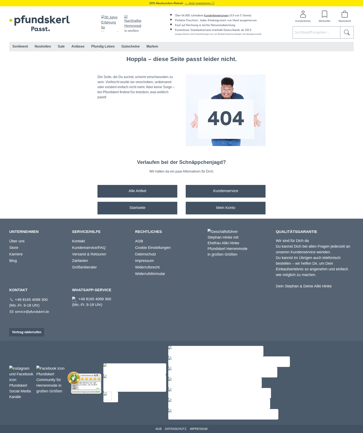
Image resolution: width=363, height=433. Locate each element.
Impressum (144, 261)
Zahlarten (80, 261)
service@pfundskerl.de (32, 311)
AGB (139, 241)
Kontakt (78, 241)
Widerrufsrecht (147, 267)
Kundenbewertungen (216, 15)
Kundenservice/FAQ (89, 248)
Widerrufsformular (150, 274)
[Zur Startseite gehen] (39, 23)
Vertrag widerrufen (26, 332)
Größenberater (84, 267)
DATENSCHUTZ (176, 428)
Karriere (16, 254)
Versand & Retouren (89, 254)
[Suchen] (347, 32)
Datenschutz (145, 254)
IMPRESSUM (199, 428)
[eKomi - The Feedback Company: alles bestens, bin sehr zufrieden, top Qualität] (85, 382)
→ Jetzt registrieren (198, 3)
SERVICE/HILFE (86, 232)
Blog (13, 261)
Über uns (17, 241)
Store (13, 248)
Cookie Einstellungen (153, 248)
